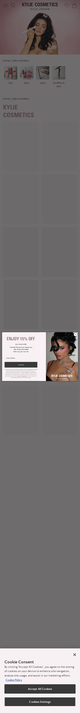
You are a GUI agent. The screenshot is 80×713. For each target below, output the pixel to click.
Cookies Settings (40, 702)
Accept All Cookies (40, 689)
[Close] (75, 655)
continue (21, 365)
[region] (40, 680)
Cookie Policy (14, 680)
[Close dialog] (75, 334)
